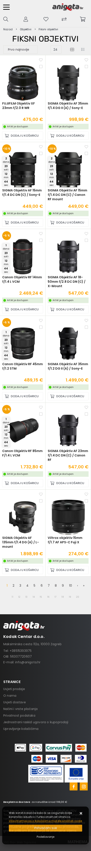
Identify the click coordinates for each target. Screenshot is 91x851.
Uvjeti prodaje (14, 689)
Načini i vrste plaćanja (20, 709)
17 (55, 596)
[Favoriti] (40, 59)
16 (48, 596)
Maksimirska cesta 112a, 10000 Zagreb (32, 644)
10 (70, 585)
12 (19, 596)
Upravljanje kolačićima (20, 729)
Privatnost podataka (19, 715)
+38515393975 (21, 651)
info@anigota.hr (28, 662)
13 (26, 596)
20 (77, 596)
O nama (9, 695)
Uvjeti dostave (14, 702)
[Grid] (72, 49)
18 (62, 596)
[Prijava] (26, 18)
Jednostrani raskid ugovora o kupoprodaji (35, 722)
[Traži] (5, 18)
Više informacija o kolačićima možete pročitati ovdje (45, 821)
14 (34, 596)
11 (12, 596)
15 (41, 596)
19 (70, 596)
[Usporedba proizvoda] (40, 66)
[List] (83, 49)
